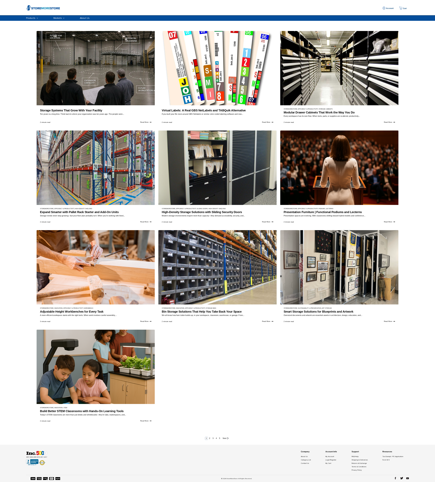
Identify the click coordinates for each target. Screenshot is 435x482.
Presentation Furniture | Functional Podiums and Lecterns (323, 212)
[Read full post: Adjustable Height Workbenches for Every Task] (96, 267)
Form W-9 (386, 460)
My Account (329, 456)
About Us (85, 18)
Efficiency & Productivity (308, 109)
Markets (57, 18)
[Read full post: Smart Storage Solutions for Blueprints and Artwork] (339, 267)
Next (225, 438)
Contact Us (305, 463)
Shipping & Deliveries (360, 460)
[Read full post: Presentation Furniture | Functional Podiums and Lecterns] (339, 168)
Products (30, 18)
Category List (306, 460)
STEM (65, 407)
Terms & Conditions (359, 467)
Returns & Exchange (359, 463)
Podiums (322, 208)
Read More (144, 122)
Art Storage (327, 308)
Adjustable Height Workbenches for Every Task (71, 311)
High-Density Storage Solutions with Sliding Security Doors (202, 212)
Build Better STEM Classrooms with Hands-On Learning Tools (82, 411)
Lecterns (329, 208)
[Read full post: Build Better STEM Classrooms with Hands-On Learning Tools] (96, 367)
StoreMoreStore (290, 109)
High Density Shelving (83, 208)
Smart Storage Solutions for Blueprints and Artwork (318, 311)
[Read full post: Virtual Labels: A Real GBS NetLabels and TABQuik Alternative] (217, 68)
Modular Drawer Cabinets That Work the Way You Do (319, 112)
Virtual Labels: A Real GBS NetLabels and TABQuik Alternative (204, 110)
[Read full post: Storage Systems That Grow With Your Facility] (96, 68)
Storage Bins (211, 308)
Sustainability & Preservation (309, 308)
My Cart (328, 463)
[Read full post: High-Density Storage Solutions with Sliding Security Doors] (217, 168)
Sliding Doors (202, 208)
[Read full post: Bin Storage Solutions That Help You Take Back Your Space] (217, 267)
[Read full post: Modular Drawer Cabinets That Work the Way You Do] (339, 68)
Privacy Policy (357, 470)
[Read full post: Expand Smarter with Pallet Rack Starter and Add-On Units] (96, 168)
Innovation (58, 308)
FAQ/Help (355, 456)
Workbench (88, 308)
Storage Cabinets (326, 109)
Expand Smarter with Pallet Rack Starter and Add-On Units (79, 212)
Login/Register (330, 460)
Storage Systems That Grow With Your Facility (71, 110)
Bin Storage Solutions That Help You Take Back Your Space (202, 311)
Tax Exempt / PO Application (392, 456)
